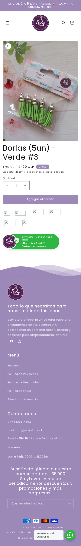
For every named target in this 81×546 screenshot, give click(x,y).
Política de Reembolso (23, 382)
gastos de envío (16, 172)
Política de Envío (19, 391)
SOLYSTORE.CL (36, 527)
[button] (7, 23)
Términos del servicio (23, 399)
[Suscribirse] (69, 503)
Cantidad (9, 178)
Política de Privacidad (23, 374)
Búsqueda (14, 365)
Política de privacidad (32, 532)
